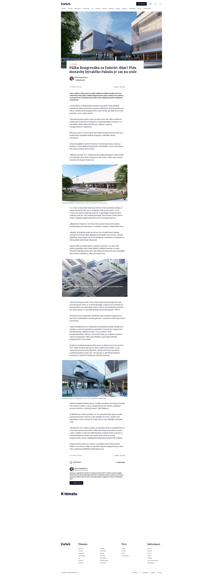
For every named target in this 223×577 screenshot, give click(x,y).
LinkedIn (152, 572)
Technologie (86, 8)
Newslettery (132, 8)
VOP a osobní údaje (152, 560)
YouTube (159, 572)
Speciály (111, 8)
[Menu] (160, 4)
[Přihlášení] (150, 4)
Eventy (139, 8)
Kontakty (149, 558)
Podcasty (124, 8)
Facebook (135, 572)
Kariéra (149, 555)
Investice (63, 8)
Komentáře (103, 551)
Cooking (98, 8)
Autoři (123, 548)
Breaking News (104, 560)
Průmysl (70, 8)
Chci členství (141, 4)
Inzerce (149, 553)
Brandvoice (103, 563)
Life (92, 8)
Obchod (123, 551)
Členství (149, 551)
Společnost (77, 8)
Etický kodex (150, 563)
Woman (118, 8)
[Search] (155, 4)
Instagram (145, 572)
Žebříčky (104, 8)
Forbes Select (147, 8)
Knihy (122, 553)
